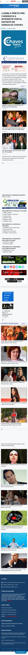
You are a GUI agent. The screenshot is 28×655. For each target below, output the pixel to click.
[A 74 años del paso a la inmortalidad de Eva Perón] (7, 306)
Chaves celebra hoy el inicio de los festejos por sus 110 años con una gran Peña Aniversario (13, 643)
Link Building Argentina (11, 616)
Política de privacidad (7, 591)
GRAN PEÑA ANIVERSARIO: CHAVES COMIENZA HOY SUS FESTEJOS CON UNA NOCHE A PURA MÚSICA (13, 634)
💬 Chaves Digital (21, 652)
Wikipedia (9, 600)
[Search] (26, 6)
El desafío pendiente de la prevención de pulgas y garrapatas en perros (13, 637)
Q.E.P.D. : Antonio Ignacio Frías (7, 640)
